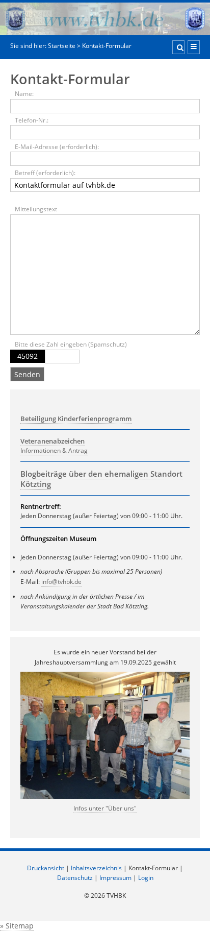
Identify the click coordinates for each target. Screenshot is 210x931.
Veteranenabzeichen (52, 441)
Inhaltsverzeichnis (96, 868)
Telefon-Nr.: (31, 120)
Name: (24, 93)
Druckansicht (45, 868)
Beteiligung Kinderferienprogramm (76, 418)
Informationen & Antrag (54, 450)
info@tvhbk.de (61, 581)
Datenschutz (75, 877)
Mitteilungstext (36, 209)
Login (145, 877)
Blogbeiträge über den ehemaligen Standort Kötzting (101, 479)
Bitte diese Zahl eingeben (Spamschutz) (71, 344)
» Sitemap (17, 925)
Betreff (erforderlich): (45, 172)
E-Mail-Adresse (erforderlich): (57, 146)
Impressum (115, 877)
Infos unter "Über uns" (105, 808)
